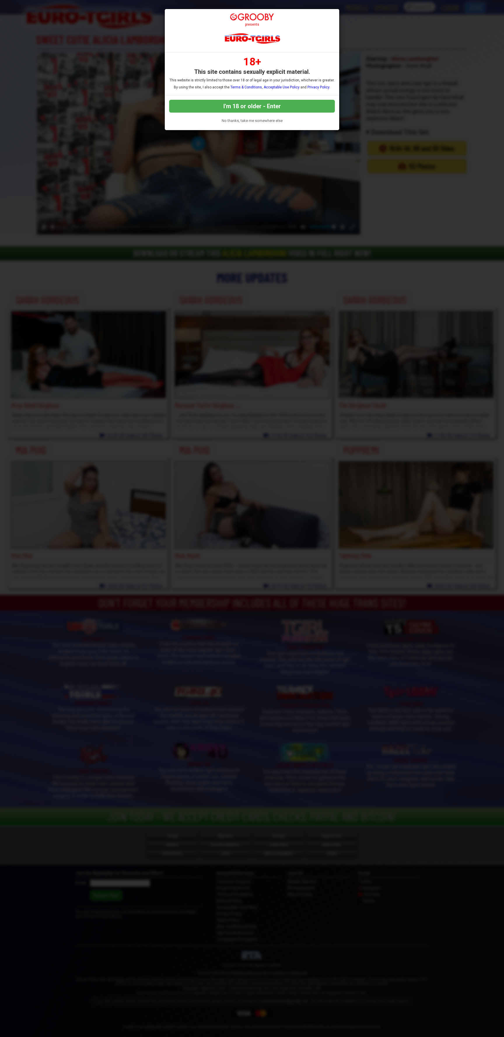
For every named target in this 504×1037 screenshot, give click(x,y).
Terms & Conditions (246, 87)
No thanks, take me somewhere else (252, 120)
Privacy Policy (318, 87)
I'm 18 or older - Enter (252, 106)
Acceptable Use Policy (282, 87)
